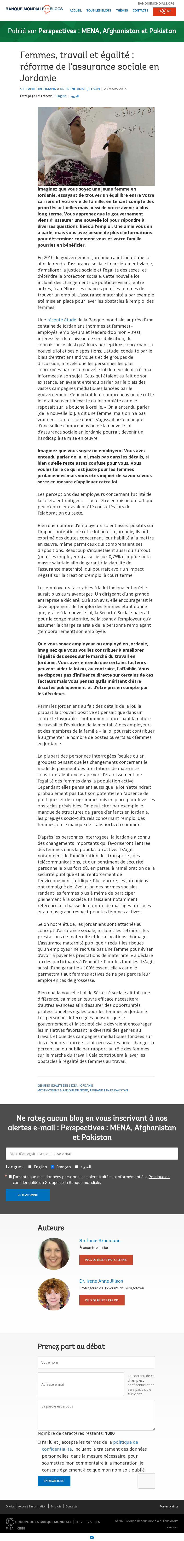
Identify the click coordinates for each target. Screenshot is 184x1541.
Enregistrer (54, 1481)
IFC (97, 1522)
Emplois (56, 1506)
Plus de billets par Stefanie (106, 1260)
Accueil (76, 10)
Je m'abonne (28, 1195)
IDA (89, 1522)
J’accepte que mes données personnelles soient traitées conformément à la (91, 1179)
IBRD (79, 1522)
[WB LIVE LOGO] (164, 12)
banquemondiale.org (156, 3)
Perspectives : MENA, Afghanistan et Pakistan (107, 31)
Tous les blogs (98, 10)
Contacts (140, 10)
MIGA (9, 1528)
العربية (75, 96)
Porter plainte (169, 1506)
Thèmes (122, 10)
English (61, 96)
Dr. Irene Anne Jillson (80, 89)
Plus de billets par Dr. (102, 1300)
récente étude (61, 320)
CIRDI (21, 1528)
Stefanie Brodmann (38, 89)
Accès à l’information (32, 1506)
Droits (10, 1506)
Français (46, 96)
